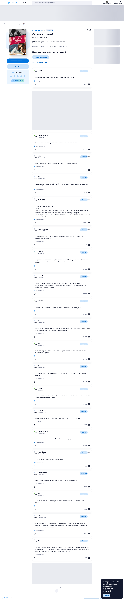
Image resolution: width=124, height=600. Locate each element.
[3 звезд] (17, 76)
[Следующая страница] (72, 591)
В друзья (84, 71)
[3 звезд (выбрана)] (38, 30)
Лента (24, 3)
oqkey (40, 516)
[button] (17, 42)
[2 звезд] (14, 76)
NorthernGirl (42, 199)
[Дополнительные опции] (27, 61)
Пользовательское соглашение (91, 598)
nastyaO (40, 276)
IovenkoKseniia (43, 135)
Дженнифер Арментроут (39, 37)
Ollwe (39, 540)
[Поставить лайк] (34, 84)
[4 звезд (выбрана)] (39, 30)
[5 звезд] (24, 76)
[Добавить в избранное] (87, 30)
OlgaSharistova (43, 229)
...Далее (109, 591)
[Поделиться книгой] (90, 30)
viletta (40, 70)
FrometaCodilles (43, 473)
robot (39, 156)
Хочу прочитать (16, 61)
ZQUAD (40, 251)
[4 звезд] (21, 76)
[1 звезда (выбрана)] (35, 30)
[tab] (35, 47)
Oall (39, 177)
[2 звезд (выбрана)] (36, 30)
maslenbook (42, 411)
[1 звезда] (11, 76)
